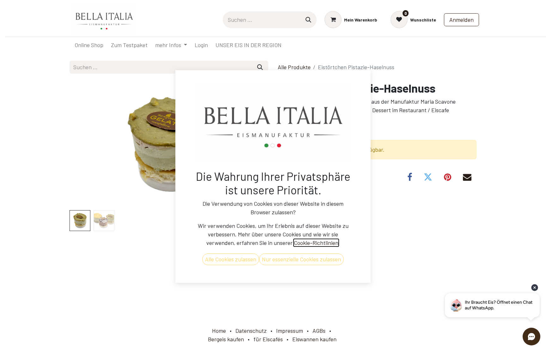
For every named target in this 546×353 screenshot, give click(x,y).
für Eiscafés (268, 339)
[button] (84, 144)
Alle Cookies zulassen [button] (230, 259)
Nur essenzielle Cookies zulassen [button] (301, 259)
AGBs (318, 330)
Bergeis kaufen (226, 339)
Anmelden (461, 19)
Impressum (289, 330)
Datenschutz (251, 330)
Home (219, 330)
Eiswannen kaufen (314, 339)
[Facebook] (409, 177)
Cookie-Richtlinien (316, 242)
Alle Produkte (294, 67)
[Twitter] (428, 177)
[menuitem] (89, 45)
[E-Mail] (467, 177)
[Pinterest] (447, 177)
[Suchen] (308, 19)
